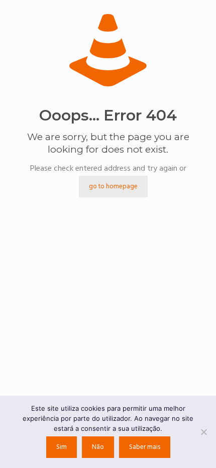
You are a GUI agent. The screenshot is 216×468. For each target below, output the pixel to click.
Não (98, 447)
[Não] (203, 432)
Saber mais (144, 447)
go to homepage (113, 186)
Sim (61, 447)
